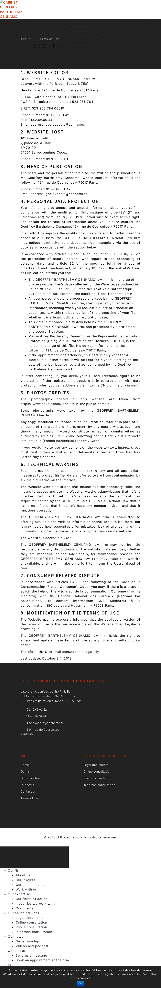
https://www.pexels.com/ (41, 404)
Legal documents (95, 765)
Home (25, 765)
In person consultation (99, 785)
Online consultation (97, 771)
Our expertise (30, 778)
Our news (27, 785)
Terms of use (30, 798)
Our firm (26, 771)
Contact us (28, 791)
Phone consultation (97, 778)
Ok (80, 983)
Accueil (27, 39)
